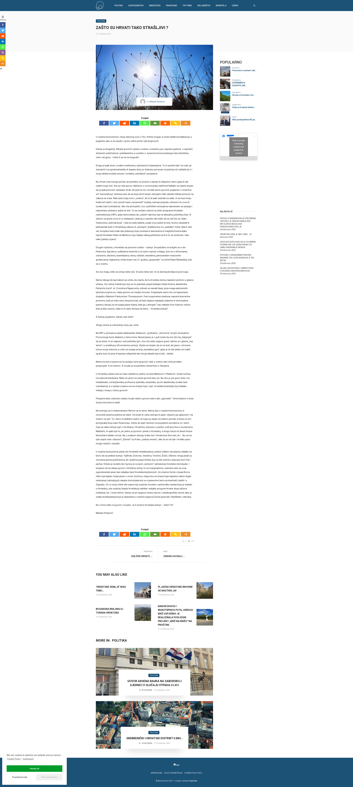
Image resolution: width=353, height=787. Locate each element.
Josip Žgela (146, 743)
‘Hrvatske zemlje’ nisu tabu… (111, 588)
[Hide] (1, 69)
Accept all (34, 768)
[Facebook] (104, 123)
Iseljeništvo (203, 5)
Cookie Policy (14, 759)
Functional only (19, 777)
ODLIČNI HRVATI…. (141, 556)
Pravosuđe (171, 5)
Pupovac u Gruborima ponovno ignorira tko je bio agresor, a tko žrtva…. (237, 258)
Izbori (235, 5)
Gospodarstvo (136, 5)
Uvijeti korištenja (173, 773)
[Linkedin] (134, 123)
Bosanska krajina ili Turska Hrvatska (109, 610)
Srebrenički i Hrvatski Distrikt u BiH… (154, 738)
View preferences (49, 777)
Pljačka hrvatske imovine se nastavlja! (175, 588)
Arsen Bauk (147, 690)
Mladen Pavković (157, 102)
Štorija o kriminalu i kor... (243, 95)
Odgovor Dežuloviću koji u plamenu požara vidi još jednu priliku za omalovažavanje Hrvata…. (238, 244)
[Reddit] (124, 123)
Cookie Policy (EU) (193, 773)
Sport (234, 117)
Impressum (28, 759)
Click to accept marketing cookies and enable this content (238, 146)
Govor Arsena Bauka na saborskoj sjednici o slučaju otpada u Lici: (154, 683)
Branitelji (221, 5)
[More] (185, 123)
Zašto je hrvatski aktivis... (244, 107)
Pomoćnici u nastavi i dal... (244, 70)
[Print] (165, 123)
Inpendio (193, 781)
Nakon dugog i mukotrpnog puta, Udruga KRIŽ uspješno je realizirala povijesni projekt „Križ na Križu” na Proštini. (175, 615)
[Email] (155, 123)
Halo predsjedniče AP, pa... (244, 120)
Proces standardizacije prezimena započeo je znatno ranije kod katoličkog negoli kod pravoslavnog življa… (238, 222)
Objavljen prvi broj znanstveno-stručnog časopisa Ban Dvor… (237, 269)
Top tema (187, 5)
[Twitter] (114, 123)
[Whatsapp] (145, 123)
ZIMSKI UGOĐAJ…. (174, 556)
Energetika (155, 5)
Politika (118, 5)
